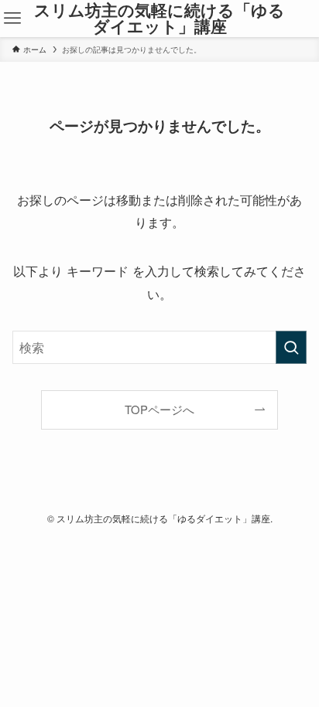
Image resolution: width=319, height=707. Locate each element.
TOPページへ (159, 409)
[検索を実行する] (291, 347)
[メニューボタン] (12, 18)
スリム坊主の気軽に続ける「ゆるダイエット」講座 (159, 18)
